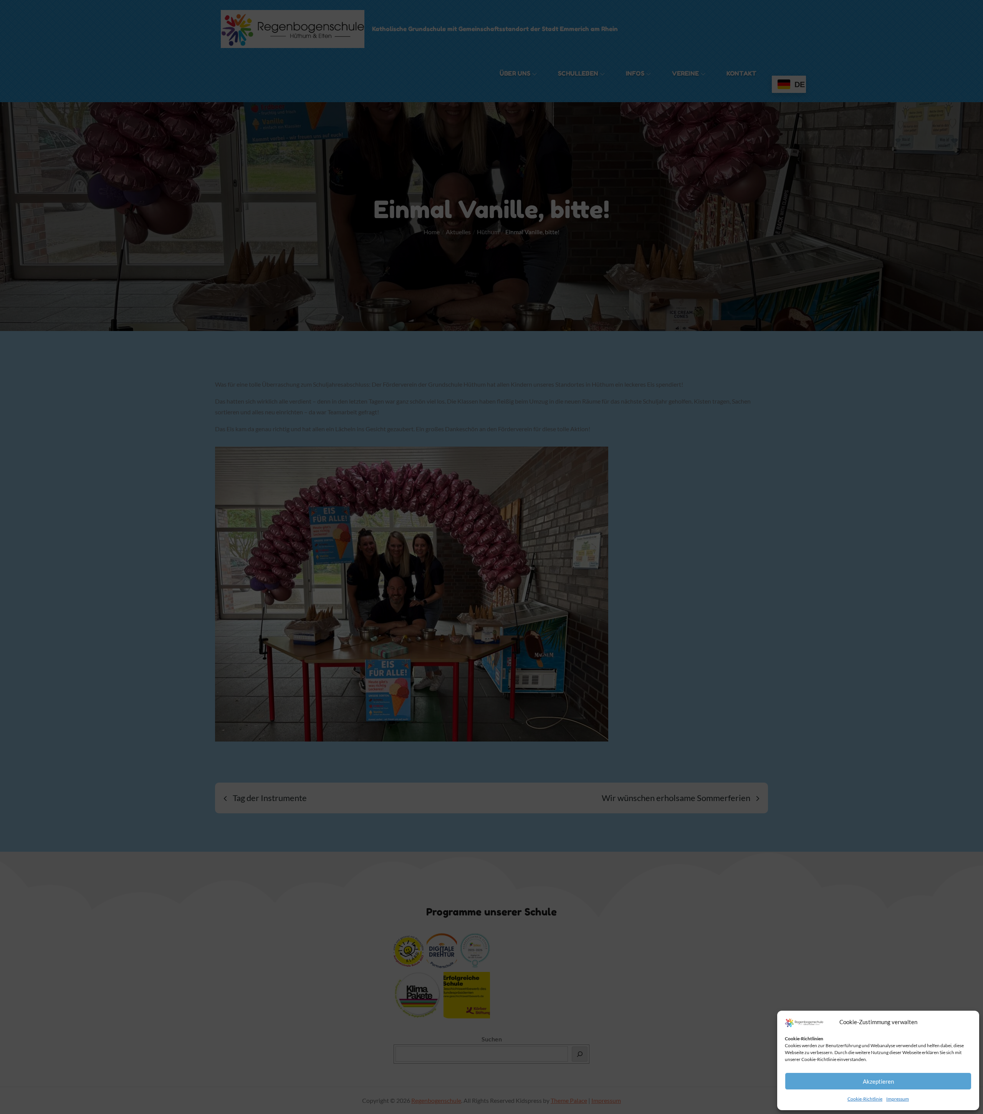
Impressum (897, 1099)
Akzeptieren (878, 1081)
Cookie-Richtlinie (864, 1099)
